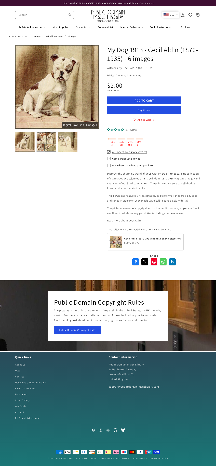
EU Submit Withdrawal (27, 418)
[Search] (70, 15)
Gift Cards (20, 406)
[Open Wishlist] (190, 15)
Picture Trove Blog (25, 388)
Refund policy (90, 458)
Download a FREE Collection (30, 382)
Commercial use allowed (126, 158)
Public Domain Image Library (67, 458)
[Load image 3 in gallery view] (67, 142)
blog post (71, 320)
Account (19, 412)
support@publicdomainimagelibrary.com (134, 387)
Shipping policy (140, 458)
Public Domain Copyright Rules (77, 330)
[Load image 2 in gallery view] (46, 142)
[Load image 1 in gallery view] (25, 142)
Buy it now (144, 110)
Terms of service (122, 458)
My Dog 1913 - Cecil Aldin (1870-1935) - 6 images (54, 36)
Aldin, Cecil (23, 36)
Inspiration (21, 394)
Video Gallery (22, 400)
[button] (197, 15)
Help (17, 370)
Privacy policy (105, 458)
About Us (20, 364)
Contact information (159, 458)
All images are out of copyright (129, 151)
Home (11, 36)
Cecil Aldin (135, 220)
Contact (19, 376)
